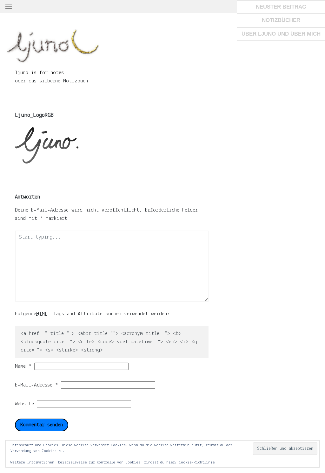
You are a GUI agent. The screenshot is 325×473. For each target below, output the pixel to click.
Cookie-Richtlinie (197, 462)
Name (23, 366)
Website (24, 404)
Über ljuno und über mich (281, 34)
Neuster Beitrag (281, 6)
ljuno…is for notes (39, 72)
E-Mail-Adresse (36, 385)
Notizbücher (281, 20)
